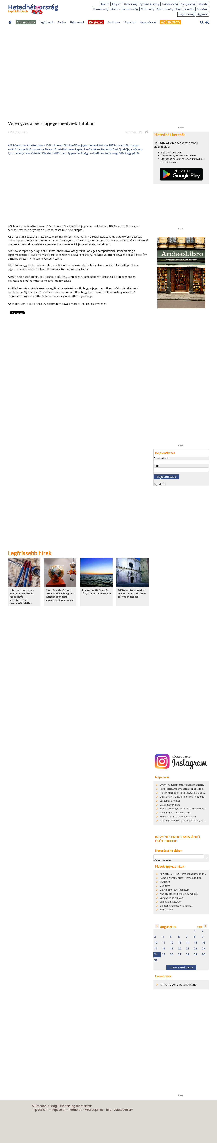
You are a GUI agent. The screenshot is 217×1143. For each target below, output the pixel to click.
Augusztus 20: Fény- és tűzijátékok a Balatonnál (96, 591)
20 (179, 948)
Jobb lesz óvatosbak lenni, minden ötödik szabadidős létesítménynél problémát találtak (22, 596)
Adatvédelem (123, 1110)
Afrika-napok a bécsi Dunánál (178, 984)
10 (155, 942)
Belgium (116, 4)
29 (195, 954)
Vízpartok (130, 22)
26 (171, 954)
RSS (108, 1110)
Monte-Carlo (166, 909)
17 (155, 948)
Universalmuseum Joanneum (174, 889)
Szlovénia (202, 9)
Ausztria (105, 4)
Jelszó (157, 465)
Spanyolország (165, 9)
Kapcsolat (58, 1110)
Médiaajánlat (94, 1110)
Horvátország (100, 9)
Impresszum (40, 1110)
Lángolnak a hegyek (170, 800)
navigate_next (207, 857)
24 (155, 954)
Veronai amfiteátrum (170, 901)
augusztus (168, 926)
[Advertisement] (78, 189)
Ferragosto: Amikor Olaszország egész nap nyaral (185, 788)
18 (163, 948)
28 (187, 954)
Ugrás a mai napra (181, 967)
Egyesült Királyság (149, 4)
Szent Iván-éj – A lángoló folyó (175, 812)
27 (179, 954)
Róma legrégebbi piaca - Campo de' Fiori (181, 877)
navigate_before (157, 926)
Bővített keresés (162, 860)
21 (187, 948)
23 (203, 948)
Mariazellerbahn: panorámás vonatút (179, 893)
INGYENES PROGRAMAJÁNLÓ (177, 837)
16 (203, 942)
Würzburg (165, 881)
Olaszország (147, 9)
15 (195, 942)
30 (203, 954)
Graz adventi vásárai (170, 804)
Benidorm (165, 885)
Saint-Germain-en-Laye (171, 897)
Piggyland (202, 14)
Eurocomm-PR (133, 132)
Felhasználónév (162, 458)
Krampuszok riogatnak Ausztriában (178, 816)
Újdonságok (77, 22)
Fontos (62, 22)
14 (187, 942)
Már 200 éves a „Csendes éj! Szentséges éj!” (182, 808)
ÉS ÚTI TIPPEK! (166, 841)
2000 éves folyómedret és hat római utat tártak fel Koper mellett (132, 593)
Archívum (114, 22)
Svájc (179, 9)
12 (171, 942)
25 (163, 954)
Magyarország (186, 14)
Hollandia (203, 4)
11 (163, 942)
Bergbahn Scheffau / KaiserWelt (176, 905)
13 (179, 942)
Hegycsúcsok (148, 22)
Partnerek (75, 1110)
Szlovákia (189, 9)
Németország (130, 9)
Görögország (188, 4)
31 (155, 960)
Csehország (130, 4)
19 (171, 948)
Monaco (115, 9)
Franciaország (170, 4)
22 (195, 948)
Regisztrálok (160, 484)
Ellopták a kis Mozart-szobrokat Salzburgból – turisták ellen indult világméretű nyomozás (60, 594)
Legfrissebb (47, 22)
